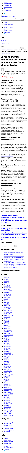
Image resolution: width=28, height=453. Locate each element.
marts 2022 (7, 364)
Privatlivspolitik (8, 448)
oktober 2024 (7, 314)
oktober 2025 (7, 294)
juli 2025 (6, 299)
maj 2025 (6, 302)
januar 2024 (7, 328)
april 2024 (6, 323)
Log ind (6, 438)
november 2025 (8, 292)
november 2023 (8, 332)
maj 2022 (6, 361)
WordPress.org (8, 443)
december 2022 (8, 350)
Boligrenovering (8, 3)
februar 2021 (7, 386)
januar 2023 (7, 348)
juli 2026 (6, 279)
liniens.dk (3, 40)
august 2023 (7, 336)
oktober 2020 (7, 392)
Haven (5, 8)
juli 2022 (6, 358)
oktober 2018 (7, 413)
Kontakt (6, 446)
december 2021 (8, 369)
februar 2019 (7, 408)
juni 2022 (6, 359)
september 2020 (8, 394)
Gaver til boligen (8, 7)
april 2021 (6, 382)
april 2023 (6, 343)
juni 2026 (6, 281)
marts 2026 (7, 286)
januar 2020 (7, 402)
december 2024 (8, 310)
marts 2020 (7, 399)
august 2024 (7, 317)
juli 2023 (6, 338)
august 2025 (7, 297)
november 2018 (8, 412)
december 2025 (8, 291)
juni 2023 (6, 340)
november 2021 (8, 371)
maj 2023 (6, 341)
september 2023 (8, 335)
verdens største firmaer (7, 156)
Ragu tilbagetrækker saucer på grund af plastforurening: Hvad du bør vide (14, 233)
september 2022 (8, 354)
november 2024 (8, 312)
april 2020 (6, 397)
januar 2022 (7, 368)
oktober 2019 (7, 407)
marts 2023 (7, 345)
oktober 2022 (7, 353)
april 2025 (6, 304)
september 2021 (8, 374)
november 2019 (8, 405)
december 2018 (8, 410)
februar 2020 (7, 400)
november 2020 (8, 390)
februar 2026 (7, 287)
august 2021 (7, 376)
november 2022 (8, 351)
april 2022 (6, 363)
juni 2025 (6, 300)
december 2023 (8, 330)
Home (2, 50)
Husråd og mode (8, 10)
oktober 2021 (7, 372)
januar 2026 (7, 289)
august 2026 (7, 278)
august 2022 (7, 356)
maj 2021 (6, 381)
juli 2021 (6, 377)
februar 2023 (7, 346)
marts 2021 (7, 384)
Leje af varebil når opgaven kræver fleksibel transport (13, 253)
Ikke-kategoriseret (9, 430)
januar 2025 (7, 309)
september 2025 (8, 296)
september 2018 (8, 415)
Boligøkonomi (7, 5)
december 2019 (8, 404)
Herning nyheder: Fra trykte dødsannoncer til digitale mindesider (12, 217)
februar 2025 (7, 307)
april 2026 (6, 284)
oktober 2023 (7, 333)
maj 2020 (6, 395)
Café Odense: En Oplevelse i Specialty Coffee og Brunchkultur (14, 266)
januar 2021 (7, 387)
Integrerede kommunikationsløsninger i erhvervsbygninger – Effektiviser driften (15, 263)
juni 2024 (6, 320)
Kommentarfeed (8, 441)
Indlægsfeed (7, 440)
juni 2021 (6, 379)
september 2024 (8, 315)
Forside (5, 2)
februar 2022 (7, 366)
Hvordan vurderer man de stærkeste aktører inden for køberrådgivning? (14, 256)
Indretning (6, 12)
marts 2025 (7, 305)
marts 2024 (7, 325)
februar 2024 (7, 327)
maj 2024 (6, 322)
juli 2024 (6, 318)
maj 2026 (6, 282)
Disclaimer (7, 449)
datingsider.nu (5, 43)
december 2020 (8, 389)
